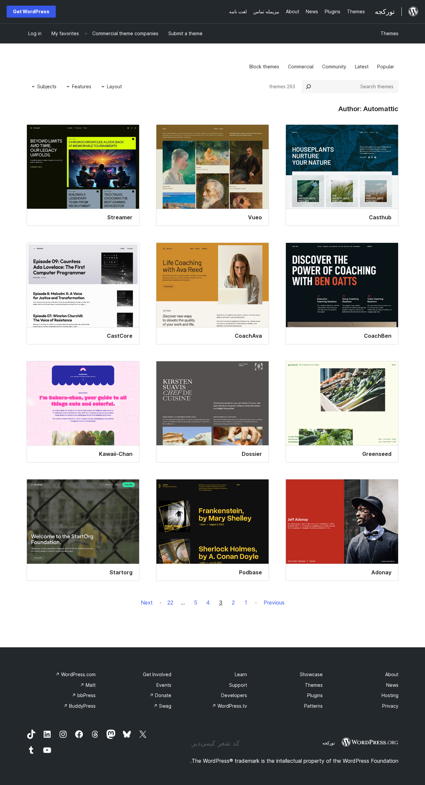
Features (81, 86)
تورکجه (328, 743)
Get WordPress (31, 11)
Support (238, 685)
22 (170, 602)
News (392, 685)
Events (163, 685)
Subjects (46, 86)
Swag (162, 706)
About (391, 674)
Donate (160, 695)
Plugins (315, 695)
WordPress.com (75, 674)
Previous (274, 602)
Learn (241, 674)
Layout (114, 86)
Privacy (390, 706)
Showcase (311, 674)
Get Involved (157, 674)
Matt (88, 685)
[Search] (308, 86)
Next (147, 602)
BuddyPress (79, 706)
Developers (234, 695)
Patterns (313, 706)
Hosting (390, 695)
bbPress (84, 695)
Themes (389, 33)
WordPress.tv (229, 706)
